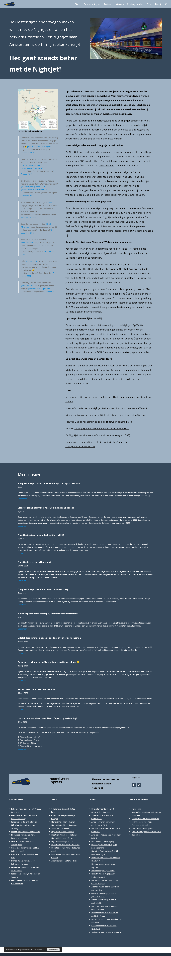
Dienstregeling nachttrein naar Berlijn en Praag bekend (46, 507)
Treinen (108, 4)
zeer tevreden (106, 165)
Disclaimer (136, 835)
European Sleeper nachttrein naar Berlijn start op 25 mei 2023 (49, 483)
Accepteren (53, 950)
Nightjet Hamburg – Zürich (62, 841)
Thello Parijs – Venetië (60, 828)
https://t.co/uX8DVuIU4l (37, 190)
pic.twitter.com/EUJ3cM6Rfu (39, 289)
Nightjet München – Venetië (62, 831)
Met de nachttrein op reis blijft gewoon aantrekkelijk (103, 421)
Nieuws (119, 4)
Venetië (143, 408)
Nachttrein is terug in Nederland (34, 562)
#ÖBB (48, 224)
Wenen (69, 401)
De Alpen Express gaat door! (102, 870)
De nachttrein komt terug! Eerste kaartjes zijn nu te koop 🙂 (48, 662)
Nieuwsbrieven (137, 822)
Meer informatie (39, 950)
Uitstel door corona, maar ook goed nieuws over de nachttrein (49, 638)
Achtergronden (135, 4)
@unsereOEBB (39, 187)
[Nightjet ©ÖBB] (125, 58)
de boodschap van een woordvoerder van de (109, 221)
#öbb (50, 202)
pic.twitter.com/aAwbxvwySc (32, 168)
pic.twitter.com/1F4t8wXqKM (39, 146)
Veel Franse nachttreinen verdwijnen (106, 932)
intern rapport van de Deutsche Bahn (124, 194)
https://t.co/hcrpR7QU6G (31, 165)
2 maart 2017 (51, 291)
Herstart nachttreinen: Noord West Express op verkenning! (47, 718)
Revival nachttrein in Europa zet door (36, 689)
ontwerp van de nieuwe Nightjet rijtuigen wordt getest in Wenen (109, 415)
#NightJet (25, 227)
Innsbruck (142, 397)
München (130, 397)
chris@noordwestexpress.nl (80, 446)
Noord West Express (59, 780)
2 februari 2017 (27, 196)
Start (77, 4)
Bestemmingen (92, 4)
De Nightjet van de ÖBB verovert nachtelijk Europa (101, 428)
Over (149, 4)
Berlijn (158, 4)
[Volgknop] (134, 785)
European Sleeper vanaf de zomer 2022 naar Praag (43, 589)
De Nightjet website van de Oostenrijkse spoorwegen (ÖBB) (97, 435)
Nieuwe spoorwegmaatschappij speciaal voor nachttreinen (48, 613)
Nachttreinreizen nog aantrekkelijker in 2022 (41, 535)
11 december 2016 (28, 217)
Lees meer (22, 499)
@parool (24, 190)
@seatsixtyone (27, 187)
